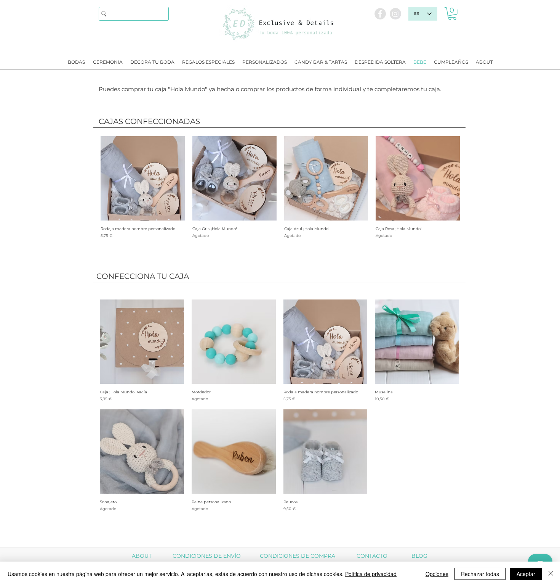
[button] (452, 13)
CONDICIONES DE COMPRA (297, 555)
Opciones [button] (437, 574)
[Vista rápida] (143, 178)
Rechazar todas (480, 574)
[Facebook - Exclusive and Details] (380, 13)
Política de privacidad (371, 574)
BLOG (419, 555)
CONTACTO (372, 555)
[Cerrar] (550, 574)
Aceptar (526, 574)
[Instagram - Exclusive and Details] (395, 13)
